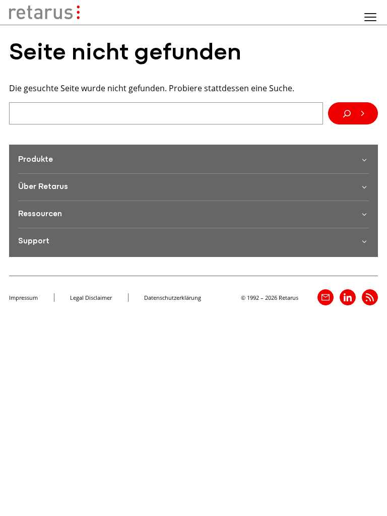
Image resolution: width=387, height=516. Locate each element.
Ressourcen (40, 214)
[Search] (353, 113)
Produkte (35, 160)
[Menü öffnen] (370, 17)
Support (33, 241)
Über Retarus (43, 187)
